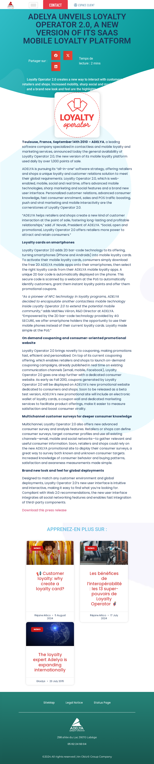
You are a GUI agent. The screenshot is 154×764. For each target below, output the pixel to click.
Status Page (102, 703)
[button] (55, 55)
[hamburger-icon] (33, 5)
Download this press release (44, 510)
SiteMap (49, 703)
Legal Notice (74, 703)
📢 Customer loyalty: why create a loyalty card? (50, 581)
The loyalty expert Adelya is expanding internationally (50, 662)
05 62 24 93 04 (77, 744)
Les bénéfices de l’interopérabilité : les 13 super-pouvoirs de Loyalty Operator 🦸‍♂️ (104, 588)
